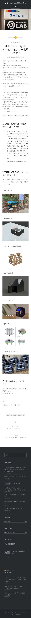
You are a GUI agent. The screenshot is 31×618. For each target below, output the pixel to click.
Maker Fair (21, 415)
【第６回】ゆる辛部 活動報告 (12, 483)
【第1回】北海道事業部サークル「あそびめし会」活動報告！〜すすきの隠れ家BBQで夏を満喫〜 (15, 469)
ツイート (6, 557)
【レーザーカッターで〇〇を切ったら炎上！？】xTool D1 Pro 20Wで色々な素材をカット (15, 579)
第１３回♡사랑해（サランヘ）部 (13, 508)
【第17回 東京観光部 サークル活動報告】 (14, 495)
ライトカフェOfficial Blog (15, 2)
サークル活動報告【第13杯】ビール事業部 (14, 502)
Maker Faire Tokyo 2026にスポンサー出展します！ (15, 477)
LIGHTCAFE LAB (11, 415)
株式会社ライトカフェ (18, 612)
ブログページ (20, 86)
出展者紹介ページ (23, 83)
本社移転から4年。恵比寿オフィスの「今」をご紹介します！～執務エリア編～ (15, 489)
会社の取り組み (15, 42)
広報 (12, 57)
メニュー (16, 6)
